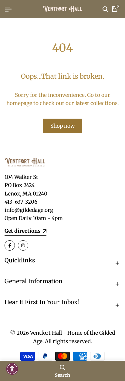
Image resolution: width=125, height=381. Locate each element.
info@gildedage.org (29, 210)
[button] (12, 369)
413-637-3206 (21, 202)
